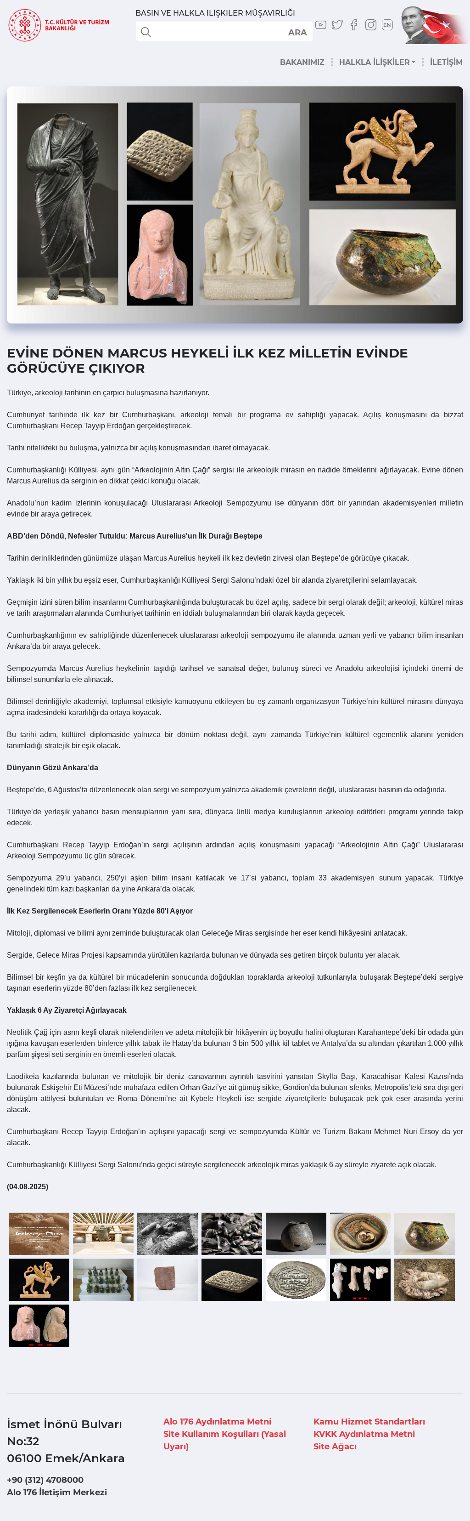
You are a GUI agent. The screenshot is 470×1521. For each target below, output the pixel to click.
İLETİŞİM (446, 62)
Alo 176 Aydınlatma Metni (217, 1422)
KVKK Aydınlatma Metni (364, 1434)
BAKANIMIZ (302, 62)
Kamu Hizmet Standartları (369, 1422)
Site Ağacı (335, 1447)
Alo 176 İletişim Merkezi (57, 1492)
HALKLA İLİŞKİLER (374, 62)
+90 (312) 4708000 (45, 1480)
